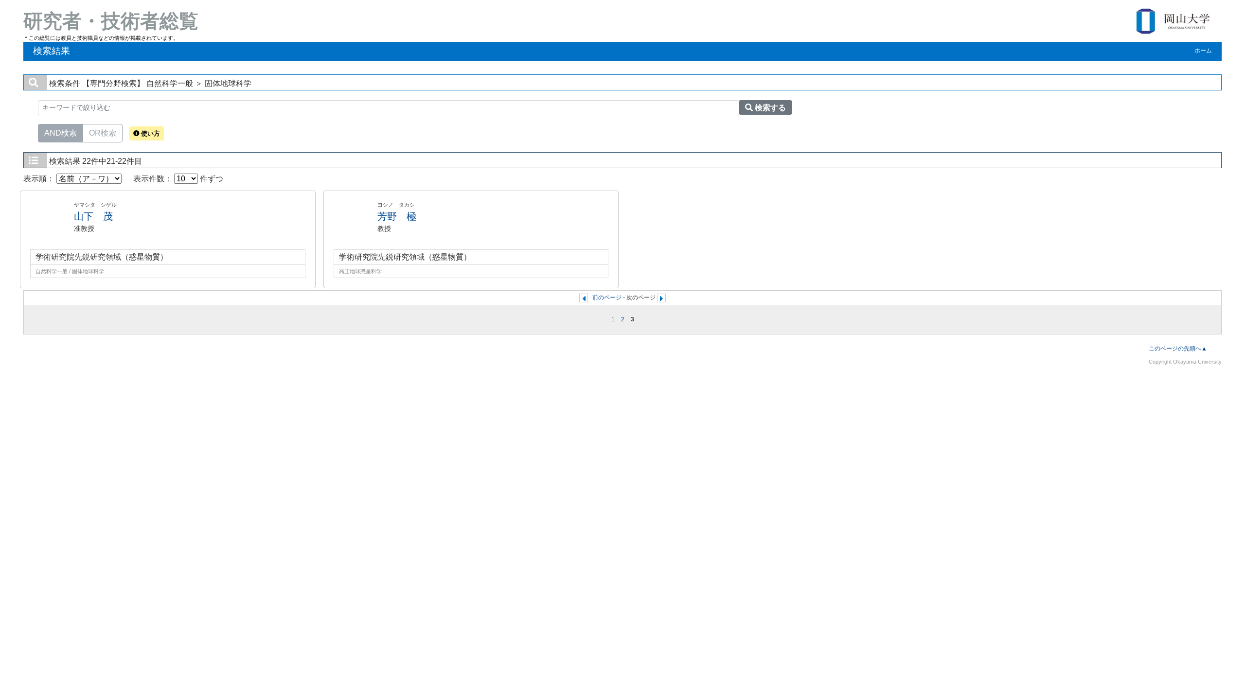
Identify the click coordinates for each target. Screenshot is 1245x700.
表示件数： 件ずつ (178, 179)
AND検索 (60, 133)
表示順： (39, 179)
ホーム (1203, 50)
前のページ (607, 297)
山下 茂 (93, 216)
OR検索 (102, 133)
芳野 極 (396, 216)
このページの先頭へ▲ (1178, 348)
